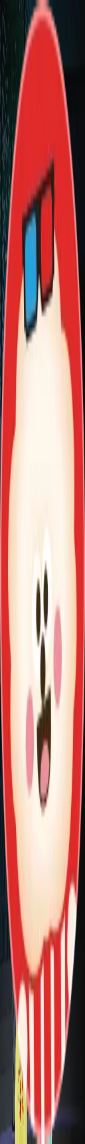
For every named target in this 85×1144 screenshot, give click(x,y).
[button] (42, 961)
